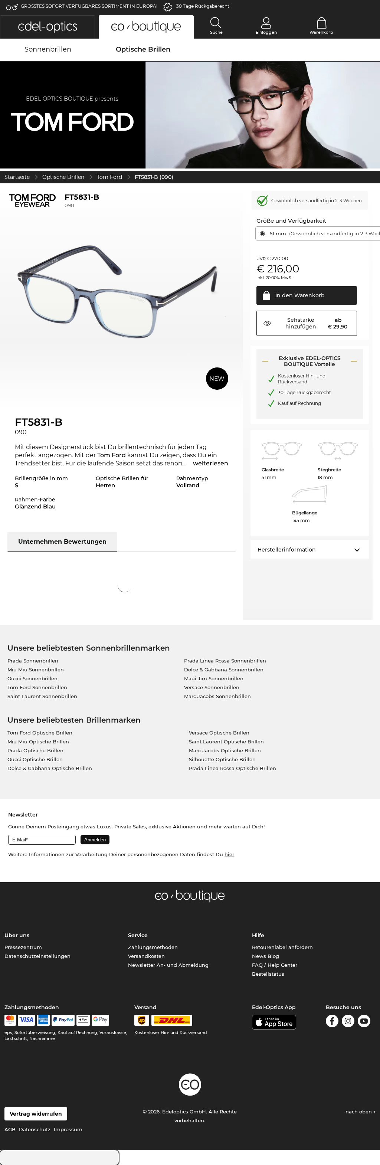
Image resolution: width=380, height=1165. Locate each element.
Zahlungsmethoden (153, 947)
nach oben (359, 1112)
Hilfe (258, 935)
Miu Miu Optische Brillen (38, 742)
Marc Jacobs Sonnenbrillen (217, 696)
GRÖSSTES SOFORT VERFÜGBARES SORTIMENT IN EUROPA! (89, 6)
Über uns (16, 935)
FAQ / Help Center (274, 965)
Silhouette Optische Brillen (222, 759)
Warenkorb (321, 32)
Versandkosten (146, 956)
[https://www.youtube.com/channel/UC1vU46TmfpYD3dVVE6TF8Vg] (364, 1022)
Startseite (17, 177)
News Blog (265, 956)
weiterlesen (210, 463)
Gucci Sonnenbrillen (32, 678)
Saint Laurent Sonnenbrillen (42, 696)
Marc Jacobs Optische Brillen (225, 750)
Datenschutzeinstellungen (37, 956)
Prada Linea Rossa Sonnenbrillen (225, 661)
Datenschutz (34, 1129)
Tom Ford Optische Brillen (39, 733)
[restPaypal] (63, 1020)
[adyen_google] (100, 1020)
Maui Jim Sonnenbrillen (213, 678)
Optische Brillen (63, 177)
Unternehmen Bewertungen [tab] (62, 541)
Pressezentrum (23, 947)
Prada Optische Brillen (35, 750)
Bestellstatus (268, 974)
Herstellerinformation (287, 549)
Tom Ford (109, 177)
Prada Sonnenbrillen (32, 661)
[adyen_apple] (83, 1020)
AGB (10, 1129)
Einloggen (266, 32)
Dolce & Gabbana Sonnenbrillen (223, 670)
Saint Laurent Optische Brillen (226, 742)
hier (229, 854)
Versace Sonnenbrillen (211, 687)
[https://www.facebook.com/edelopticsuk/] (332, 1022)
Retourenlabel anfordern (282, 947)
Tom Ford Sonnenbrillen (37, 687)
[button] (47, 27)
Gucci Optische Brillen (35, 759)
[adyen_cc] (10, 1020)
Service (138, 935)
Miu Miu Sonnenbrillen (35, 670)
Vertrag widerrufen (36, 1113)
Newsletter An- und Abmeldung (168, 965)
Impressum (68, 1129)
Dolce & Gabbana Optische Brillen (49, 768)
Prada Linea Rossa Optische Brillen (232, 768)
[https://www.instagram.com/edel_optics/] (348, 1022)
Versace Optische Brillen (219, 733)
